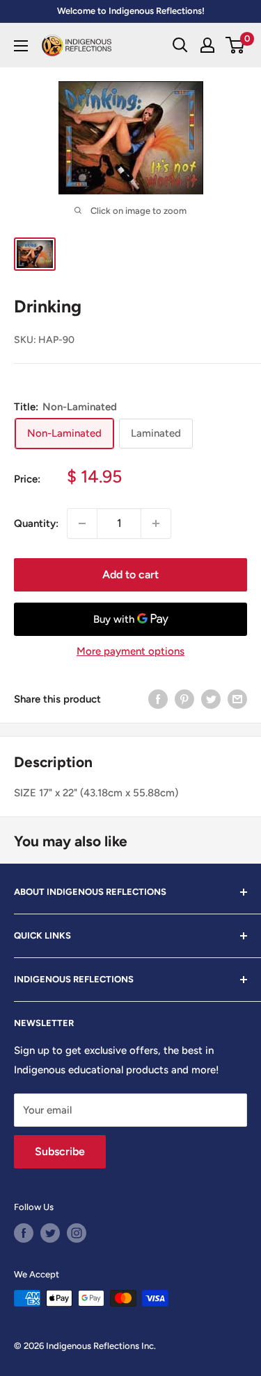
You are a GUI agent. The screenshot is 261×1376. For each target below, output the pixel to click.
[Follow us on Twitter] (50, 1233)
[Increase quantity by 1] (156, 523)
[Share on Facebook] (158, 699)
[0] (235, 45)
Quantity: (36, 523)
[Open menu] (21, 45)
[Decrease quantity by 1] (82, 523)
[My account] (207, 45)
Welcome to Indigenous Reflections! (131, 11)
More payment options (130, 651)
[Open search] (180, 45)
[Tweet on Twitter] (211, 699)
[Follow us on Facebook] (23, 1233)
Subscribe (60, 1151)
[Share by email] (237, 699)
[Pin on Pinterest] (184, 699)
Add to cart (130, 574)
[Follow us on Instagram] (76, 1233)
